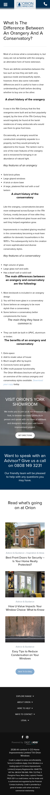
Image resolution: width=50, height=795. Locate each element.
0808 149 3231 (28, 465)
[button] (25, 435)
